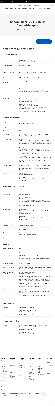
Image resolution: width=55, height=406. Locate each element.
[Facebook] (42, 401)
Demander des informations (44, 42)
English (25, 1)
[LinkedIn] (47, 401)
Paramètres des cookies (6, 398)
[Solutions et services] (41, 8)
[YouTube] (52, 401)
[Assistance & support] (50, 8)
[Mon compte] (52, 5)
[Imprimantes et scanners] (31, 8)
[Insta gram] (44, 401)
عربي (28, 1)
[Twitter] (50, 401)
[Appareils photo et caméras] (16, 8)
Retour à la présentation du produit (12, 40)
